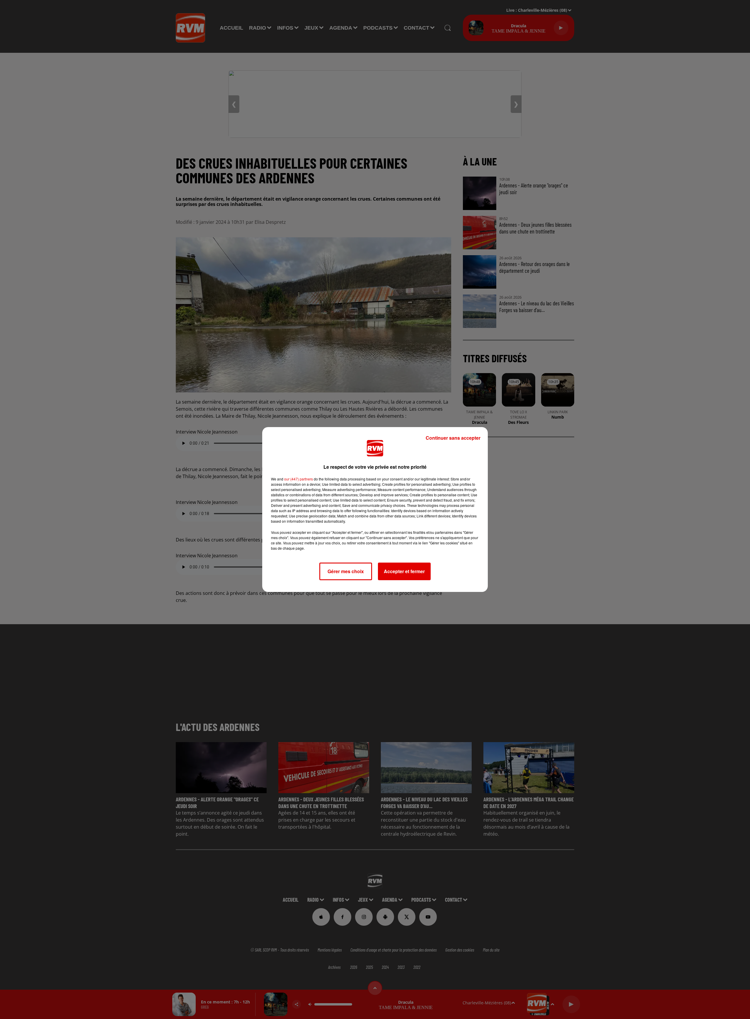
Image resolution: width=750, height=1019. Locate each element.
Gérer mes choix (346, 571)
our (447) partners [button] (298, 478)
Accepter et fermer (404, 571)
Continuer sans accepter (453, 437)
